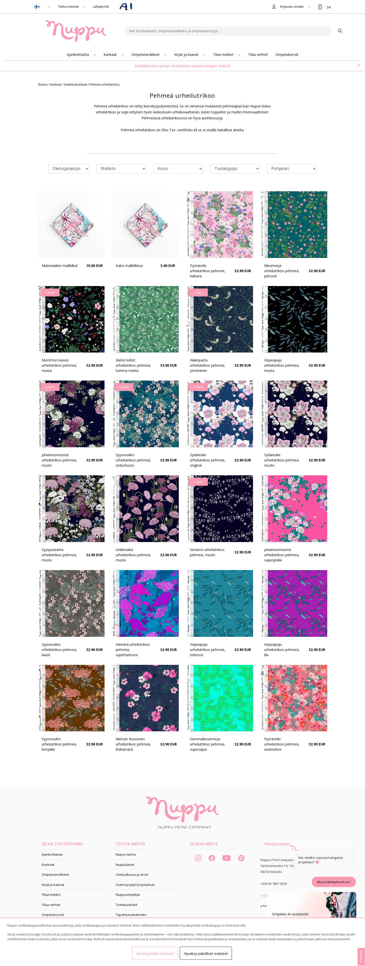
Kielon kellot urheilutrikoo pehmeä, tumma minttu (133, 365)
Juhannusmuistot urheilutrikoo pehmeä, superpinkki (281, 554)
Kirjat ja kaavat (186, 54)
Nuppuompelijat (128, 894)
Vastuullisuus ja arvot (132, 874)
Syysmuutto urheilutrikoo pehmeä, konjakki (59, 744)
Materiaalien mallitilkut (60, 265)
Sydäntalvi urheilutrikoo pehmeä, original (207, 460)
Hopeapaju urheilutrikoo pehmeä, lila (281, 649)
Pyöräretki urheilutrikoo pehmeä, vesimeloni (281, 744)
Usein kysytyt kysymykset (135, 884)
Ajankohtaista (78, 54)
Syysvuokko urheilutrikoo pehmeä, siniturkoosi (133, 460)
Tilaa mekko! (223, 54)
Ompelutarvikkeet (146, 54)
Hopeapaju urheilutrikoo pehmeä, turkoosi (207, 649)
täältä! (224, 66)
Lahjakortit (101, 6)
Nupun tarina (126, 854)
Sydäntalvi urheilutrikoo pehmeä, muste (281, 460)
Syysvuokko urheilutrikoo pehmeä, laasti (59, 649)
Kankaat (111, 54)
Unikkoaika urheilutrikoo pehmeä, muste (133, 554)
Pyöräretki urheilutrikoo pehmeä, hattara (207, 270)
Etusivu (43, 84)
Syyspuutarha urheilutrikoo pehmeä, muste (59, 554)
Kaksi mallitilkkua (129, 265)
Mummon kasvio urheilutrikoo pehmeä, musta (59, 365)
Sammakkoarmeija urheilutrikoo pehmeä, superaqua (207, 744)
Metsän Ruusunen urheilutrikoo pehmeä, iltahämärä (133, 744)
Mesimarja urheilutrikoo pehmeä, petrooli (281, 270)
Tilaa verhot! (258, 54)
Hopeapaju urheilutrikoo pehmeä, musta (281, 365)
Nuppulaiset (125, 864)
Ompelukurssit (286, 54)
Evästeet (361, 956)
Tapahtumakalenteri (131, 914)
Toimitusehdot (126, 904)
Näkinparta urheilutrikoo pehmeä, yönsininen (207, 365)
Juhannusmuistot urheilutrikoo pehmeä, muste (59, 460)
